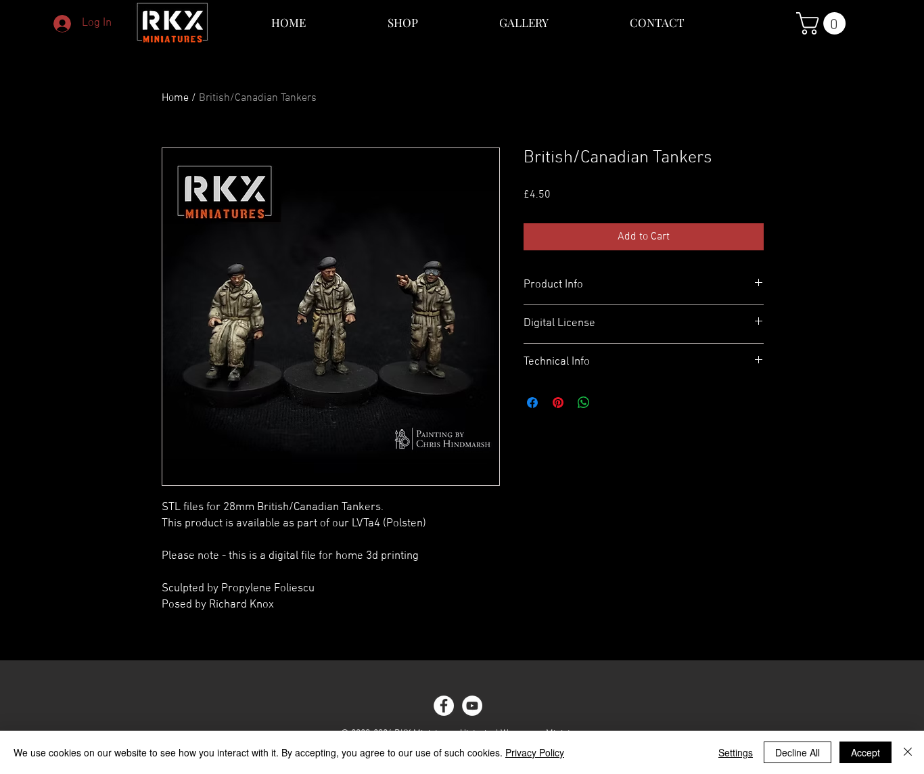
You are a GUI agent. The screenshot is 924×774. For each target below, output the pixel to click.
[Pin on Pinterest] (558, 402)
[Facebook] (444, 706)
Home (175, 98)
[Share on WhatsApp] (584, 402)
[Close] (908, 752)
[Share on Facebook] (532, 402)
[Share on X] (609, 402)
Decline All (797, 752)
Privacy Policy (534, 752)
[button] (823, 23)
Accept (865, 752)
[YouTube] (472, 706)
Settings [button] (735, 752)
